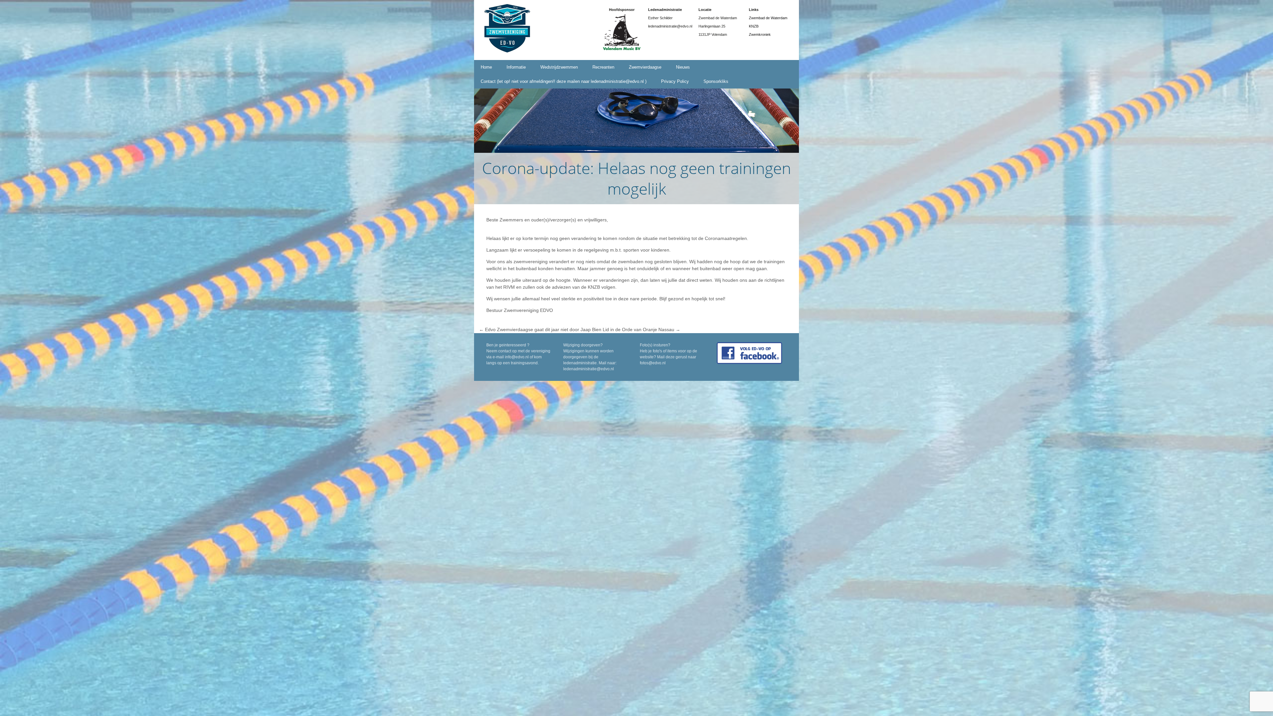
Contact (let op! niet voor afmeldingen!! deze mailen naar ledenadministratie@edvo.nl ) (563, 81)
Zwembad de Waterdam (768, 18)
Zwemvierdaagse (645, 67)
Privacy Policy (675, 81)
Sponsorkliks (715, 81)
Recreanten (603, 67)
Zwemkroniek (760, 34)
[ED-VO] (507, 29)
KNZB (753, 26)
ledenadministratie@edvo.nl (588, 369)
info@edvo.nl (517, 357)
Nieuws (683, 67)
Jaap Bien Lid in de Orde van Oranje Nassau (630, 329)
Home (486, 67)
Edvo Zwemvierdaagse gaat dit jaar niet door (529, 329)
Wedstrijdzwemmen (559, 67)
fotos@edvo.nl (653, 363)
